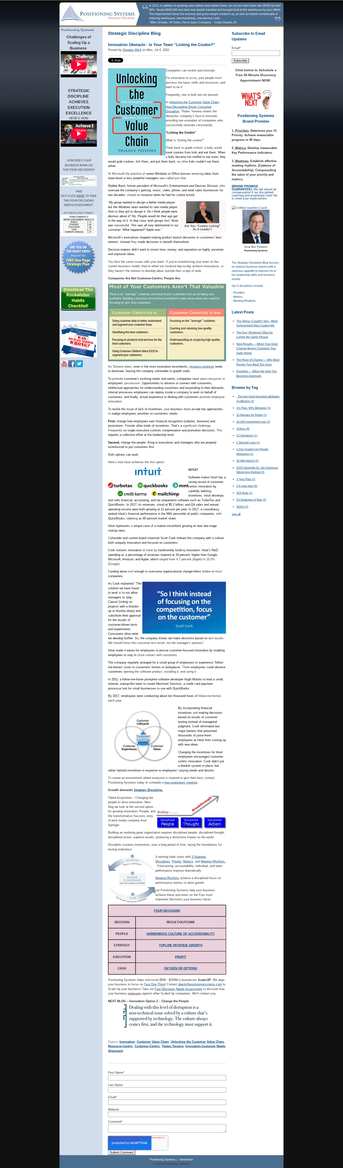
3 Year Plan (245, 479)
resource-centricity (201, 366)
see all (236, 514)
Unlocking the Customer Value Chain (197, 1042)
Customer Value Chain (153, 1042)
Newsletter (186, 1159)
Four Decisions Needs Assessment (178, 989)
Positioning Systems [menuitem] (77, 30)
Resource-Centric (120, 1046)
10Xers (243, 428)
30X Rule (244, 493)
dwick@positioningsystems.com (200, 984)
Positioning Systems (162, 1159)
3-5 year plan (246, 486)
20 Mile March (247, 460)
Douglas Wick (132, 50)
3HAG (242, 506)
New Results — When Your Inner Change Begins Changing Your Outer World (257, 348)
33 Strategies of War (251, 499)
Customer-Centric (147, 1046)
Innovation (127, 1042)
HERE (80, 196)
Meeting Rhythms (213, 861)
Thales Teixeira (172, 1046)
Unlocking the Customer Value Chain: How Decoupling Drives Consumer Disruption (193, 106)
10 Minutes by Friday (251, 415)
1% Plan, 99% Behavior (253, 408)
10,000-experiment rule (253, 421)
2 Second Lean (248, 442)
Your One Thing (154, 984)
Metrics (188, 861)
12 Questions (246, 435)
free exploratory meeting (180, 782)
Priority (176, 861)
